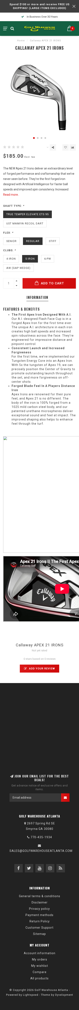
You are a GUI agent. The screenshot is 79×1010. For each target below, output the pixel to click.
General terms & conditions (39, 896)
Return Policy (39, 921)
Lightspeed (30, 994)
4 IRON (11, 258)
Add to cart (52, 283)
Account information (39, 953)
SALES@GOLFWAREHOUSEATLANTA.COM (40, 851)
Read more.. (11, 194)
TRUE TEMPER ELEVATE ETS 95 (27, 214)
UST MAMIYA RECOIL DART (24, 223)
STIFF (52, 241)
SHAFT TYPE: (13, 205)
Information (37, 297)
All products (39, 978)
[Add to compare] (73, 147)
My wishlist (39, 965)
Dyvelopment (64, 994)
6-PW (47, 258)
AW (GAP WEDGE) (18, 267)
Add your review (41, 668)
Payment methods (39, 915)
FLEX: (8, 232)
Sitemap (39, 934)
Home (21, 40)
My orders (39, 959)
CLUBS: (9, 250)
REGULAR (32, 241)
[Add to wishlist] (65, 147)
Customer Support (39, 927)
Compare (40, 972)
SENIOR (11, 241)
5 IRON (30, 258)
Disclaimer (40, 902)
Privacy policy (39, 908)
